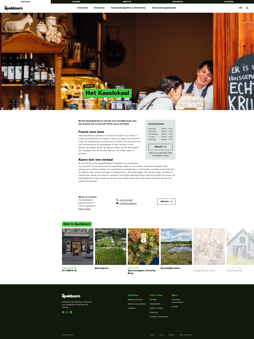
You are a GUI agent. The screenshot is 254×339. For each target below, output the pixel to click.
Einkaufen (154, 312)
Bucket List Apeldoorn (137, 304)
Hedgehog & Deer (204, 270)
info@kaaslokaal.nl (128, 203)
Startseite (82, 8)
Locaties (89, 86)
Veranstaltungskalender (164, 8)
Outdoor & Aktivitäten (159, 317)
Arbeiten (127, 1)
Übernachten (155, 304)
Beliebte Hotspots (135, 300)
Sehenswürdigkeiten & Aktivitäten (128, 8)
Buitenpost (102, 268)
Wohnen (76, 1)
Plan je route (84, 209)
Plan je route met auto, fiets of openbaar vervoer (160, 154)
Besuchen (25, 1)
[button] (62, 245)
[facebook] (63, 313)
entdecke (132, 308)
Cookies (152, 334)
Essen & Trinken (156, 308)
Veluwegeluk (234, 270)
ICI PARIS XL (69, 270)
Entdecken (99, 8)
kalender (153, 300)
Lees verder (77, 250)
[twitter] (71, 313)
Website (159, 147)
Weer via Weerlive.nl (186, 334)
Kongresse (178, 1)
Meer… (175, 295)
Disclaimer (172, 334)
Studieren (228, 1)
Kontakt (175, 307)
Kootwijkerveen (170, 268)
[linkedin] (67, 313)
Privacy (162, 334)
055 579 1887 (126, 200)
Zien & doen (156, 295)
